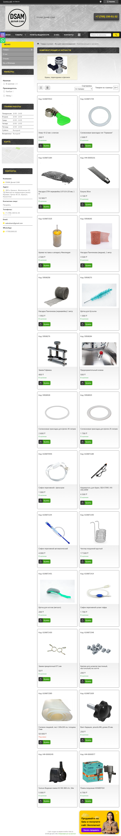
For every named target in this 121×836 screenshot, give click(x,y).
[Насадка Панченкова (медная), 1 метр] (99, 236)
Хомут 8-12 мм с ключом (48, 133)
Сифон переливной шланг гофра (93, 607)
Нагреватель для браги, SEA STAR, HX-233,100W (96, 489)
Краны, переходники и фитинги (57, 77)
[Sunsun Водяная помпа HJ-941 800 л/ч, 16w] (57, 772)
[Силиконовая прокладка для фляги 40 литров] (57, 413)
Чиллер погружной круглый (91, 549)
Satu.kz (71, 831)
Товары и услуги (47, 44)
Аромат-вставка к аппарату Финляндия (54, 252)
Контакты (68, 35)
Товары (18, 35)
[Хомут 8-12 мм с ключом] (57, 116)
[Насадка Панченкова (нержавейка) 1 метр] (57, 295)
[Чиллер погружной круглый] (99, 532)
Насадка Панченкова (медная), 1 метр (95, 252)
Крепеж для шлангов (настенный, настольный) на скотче (94, 667)
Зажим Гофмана (45, 370)
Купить (46, 146)
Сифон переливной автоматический (53, 549)
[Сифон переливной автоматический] (57, 532)
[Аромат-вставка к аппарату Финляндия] (57, 236)
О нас (56, 35)
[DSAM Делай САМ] (17, 17)
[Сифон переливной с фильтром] (57, 471)
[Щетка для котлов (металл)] (57, 591)
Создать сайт (7, 1)
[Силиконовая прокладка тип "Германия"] (99, 116)
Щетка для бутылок (88, 311)
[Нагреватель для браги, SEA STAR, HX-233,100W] (99, 471)
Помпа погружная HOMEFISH (92, 788)
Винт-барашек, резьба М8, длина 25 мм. (96, 727)
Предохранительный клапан (91, 370)
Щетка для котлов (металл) (50, 607)
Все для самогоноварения (65, 44)
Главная (6, 35)
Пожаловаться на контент (67, 834)
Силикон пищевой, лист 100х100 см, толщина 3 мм (57, 728)
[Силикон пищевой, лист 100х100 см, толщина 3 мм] (57, 711)
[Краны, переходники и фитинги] (57, 65)
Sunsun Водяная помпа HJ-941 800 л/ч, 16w (56, 788)
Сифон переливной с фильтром (51, 488)
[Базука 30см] (99, 175)
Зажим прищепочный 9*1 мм (50, 666)
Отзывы (6, 59)
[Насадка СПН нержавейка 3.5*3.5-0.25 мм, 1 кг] (57, 175)
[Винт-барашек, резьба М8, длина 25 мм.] (99, 711)
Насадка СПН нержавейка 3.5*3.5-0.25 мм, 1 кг (56, 193)
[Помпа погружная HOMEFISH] (99, 772)
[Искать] (116, 35)
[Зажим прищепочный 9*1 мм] (57, 650)
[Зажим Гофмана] (57, 354)
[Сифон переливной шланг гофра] (99, 591)
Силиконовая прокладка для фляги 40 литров (57, 429)
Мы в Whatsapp (9, 63)
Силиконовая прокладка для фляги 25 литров (99, 429)
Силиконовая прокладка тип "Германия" (96, 133)
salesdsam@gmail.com (14, 223)
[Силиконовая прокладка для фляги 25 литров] (99, 413)
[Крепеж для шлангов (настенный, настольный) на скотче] (99, 650)
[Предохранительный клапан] (99, 354)
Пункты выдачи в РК (39, 35)
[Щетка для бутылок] (99, 295)
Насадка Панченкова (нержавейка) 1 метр (56, 311)
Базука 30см (85, 192)
